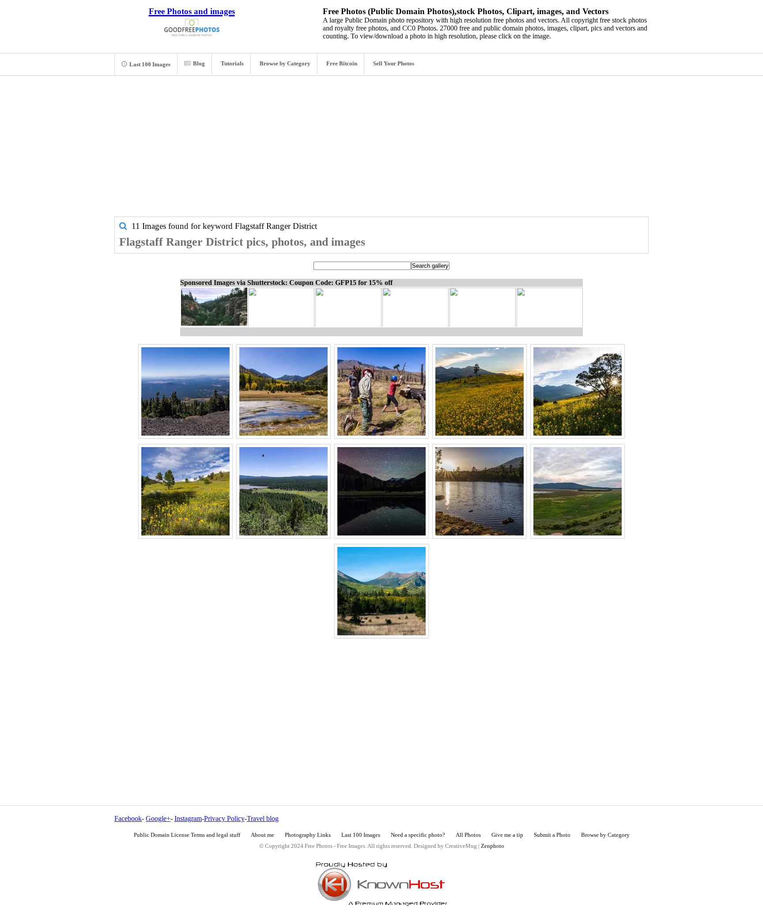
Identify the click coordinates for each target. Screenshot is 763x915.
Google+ (158, 818)
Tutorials (232, 64)
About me (262, 835)
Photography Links (308, 835)
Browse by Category (285, 64)
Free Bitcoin (341, 64)
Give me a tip (507, 835)
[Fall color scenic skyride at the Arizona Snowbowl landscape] (185, 391)
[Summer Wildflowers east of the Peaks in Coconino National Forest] (185, 491)
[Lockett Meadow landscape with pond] (283, 391)
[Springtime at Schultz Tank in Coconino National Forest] (479, 491)
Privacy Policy (224, 818)
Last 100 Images (149, 64)
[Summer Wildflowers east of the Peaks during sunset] (577, 391)
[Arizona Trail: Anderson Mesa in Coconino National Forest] (283, 491)
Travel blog (263, 818)
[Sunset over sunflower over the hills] (479, 391)
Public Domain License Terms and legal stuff (187, 835)
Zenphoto (492, 846)
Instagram (188, 818)
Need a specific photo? (418, 835)
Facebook (128, 818)
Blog (199, 64)
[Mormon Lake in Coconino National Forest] (577, 491)
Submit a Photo (552, 835)
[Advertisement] (381, 150)
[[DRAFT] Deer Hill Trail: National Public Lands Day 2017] (381, 391)
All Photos (468, 835)
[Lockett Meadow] (381, 491)
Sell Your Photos (393, 64)
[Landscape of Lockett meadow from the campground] (381, 591)
